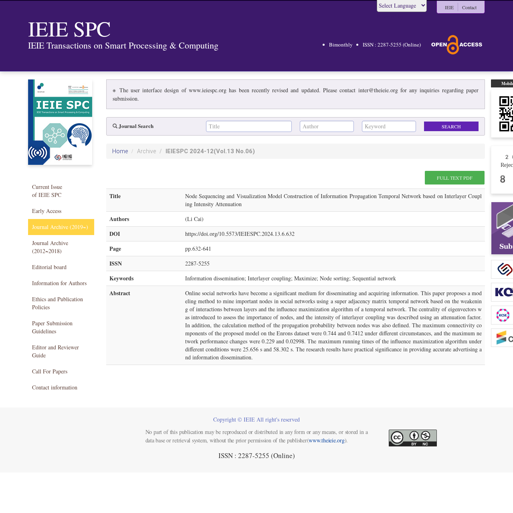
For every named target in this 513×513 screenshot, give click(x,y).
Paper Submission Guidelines (52, 327)
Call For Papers (49, 371)
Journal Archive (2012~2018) (50, 247)
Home (120, 151)
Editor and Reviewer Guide (55, 351)
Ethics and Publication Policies (57, 303)
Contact (469, 7)
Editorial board (49, 267)
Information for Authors (59, 283)
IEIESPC (210, 151)
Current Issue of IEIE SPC (47, 191)
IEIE (449, 7)
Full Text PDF (455, 177)
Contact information (54, 387)
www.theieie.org (326, 440)
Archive (146, 151)
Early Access (46, 211)
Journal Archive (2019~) (60, 227)
